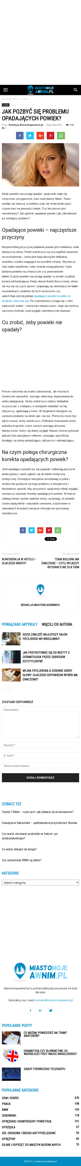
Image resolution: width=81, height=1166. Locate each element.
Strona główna (9, 99)
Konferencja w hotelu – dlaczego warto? (19, 561)
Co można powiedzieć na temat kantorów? (45, 1034)
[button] (75, 90)
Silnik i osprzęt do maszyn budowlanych (31, 1145)
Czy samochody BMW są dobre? (21, 860)
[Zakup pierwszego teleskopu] (11, 1074)
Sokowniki (9, 1115)
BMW (5, 1109)
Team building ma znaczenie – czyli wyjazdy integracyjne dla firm (60, 563)
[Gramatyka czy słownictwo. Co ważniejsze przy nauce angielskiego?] (11, 1055)
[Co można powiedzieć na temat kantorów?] (11, 1037)
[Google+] (40, 1011)
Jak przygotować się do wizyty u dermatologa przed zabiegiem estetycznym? (46, 657)
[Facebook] (30, 1011)
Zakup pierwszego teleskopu (44, 1069)
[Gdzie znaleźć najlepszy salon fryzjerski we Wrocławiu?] (11, 638)
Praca (6, 1104)
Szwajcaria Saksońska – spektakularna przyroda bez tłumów (39, 823)
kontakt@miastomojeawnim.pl (54, 1000)
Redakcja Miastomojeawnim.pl (26, 124)
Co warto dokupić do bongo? (19, 849)
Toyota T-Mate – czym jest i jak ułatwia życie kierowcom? (37, 812)
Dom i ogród (10, 1098)
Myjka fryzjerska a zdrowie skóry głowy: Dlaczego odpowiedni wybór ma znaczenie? (50, 675)
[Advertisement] (40, 42)
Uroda (5, 105)
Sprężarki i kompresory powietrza (26, 1121)
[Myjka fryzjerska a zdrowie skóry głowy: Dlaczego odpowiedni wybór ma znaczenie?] (11, 675)
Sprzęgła (8, 1127)
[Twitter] (50, 1011)
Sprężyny (8, 1139)
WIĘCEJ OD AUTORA (57, 624)
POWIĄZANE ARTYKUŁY (19, 624)
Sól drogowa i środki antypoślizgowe (29, 1133)
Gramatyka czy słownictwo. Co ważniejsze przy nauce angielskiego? (50, 1052)
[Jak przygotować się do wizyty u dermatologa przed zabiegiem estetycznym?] (11, 656)
